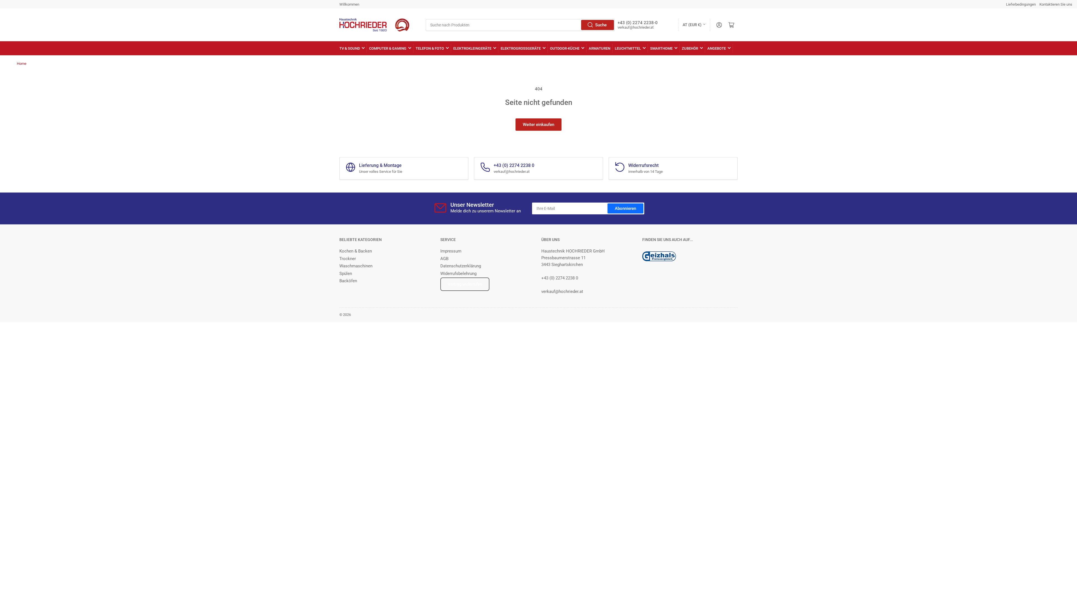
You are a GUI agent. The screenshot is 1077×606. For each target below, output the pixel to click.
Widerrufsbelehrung (458, 273)
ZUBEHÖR (690, 48)
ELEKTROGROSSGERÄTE (521, 48)
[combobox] (520, 25)
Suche (601, 24)
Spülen (345, 273)
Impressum (450, 251)
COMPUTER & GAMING (387, 48)
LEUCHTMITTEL (628, 48)
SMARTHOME (661, 48)
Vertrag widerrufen (465, 284)
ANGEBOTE (716, 48)
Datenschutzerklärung (460, 265)
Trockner (347, 258)
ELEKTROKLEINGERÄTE (472, 48)
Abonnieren (625, 208)
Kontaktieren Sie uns (1055, 4)
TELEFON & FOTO (430, 48)
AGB (444, 258)
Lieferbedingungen (1021, 4)
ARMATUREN (599, 48)
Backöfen (348, 280)
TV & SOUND (349, 48)
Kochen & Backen (355, 251)
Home (21, 63)
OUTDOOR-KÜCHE (564, 48)
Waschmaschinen (355, 265)
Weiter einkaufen (538, 124)
